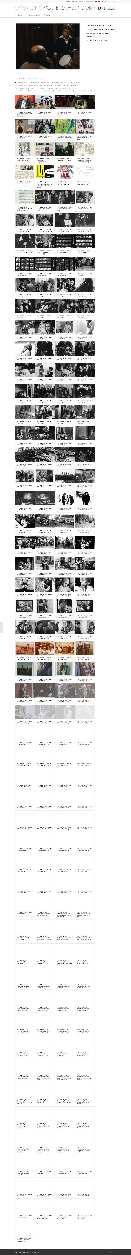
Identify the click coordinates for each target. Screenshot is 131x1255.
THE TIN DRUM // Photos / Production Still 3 (64, 891)
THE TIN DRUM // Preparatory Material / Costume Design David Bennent (84, 1077)
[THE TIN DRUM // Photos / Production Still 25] (25, 775)
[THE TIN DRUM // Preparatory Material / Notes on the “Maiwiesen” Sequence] (65, 951)
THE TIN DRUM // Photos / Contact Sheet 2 (44, 274)
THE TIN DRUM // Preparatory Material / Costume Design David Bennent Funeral (64, 1077)
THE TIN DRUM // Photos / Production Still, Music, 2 (24, 509)
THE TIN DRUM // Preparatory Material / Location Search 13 (23, 1008)
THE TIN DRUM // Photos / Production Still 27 (64, 764)
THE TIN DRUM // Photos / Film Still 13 (64, 422)
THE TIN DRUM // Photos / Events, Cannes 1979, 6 (84, 207)
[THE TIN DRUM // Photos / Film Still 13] (65, 412)
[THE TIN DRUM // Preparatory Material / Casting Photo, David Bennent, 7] (25, 1114)
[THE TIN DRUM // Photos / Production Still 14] (85, 818)
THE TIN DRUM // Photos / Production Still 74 (84, 508)
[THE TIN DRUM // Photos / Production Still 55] (65, 606)
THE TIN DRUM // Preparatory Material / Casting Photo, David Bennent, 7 (23, 1126)
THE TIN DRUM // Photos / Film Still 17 (64, 401)
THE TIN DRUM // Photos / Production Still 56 (44, 616)
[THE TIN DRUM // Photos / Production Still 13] (25, 839)
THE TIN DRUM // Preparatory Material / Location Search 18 (83, 962)
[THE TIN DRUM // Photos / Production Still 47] (65, 648)
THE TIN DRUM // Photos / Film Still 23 (24, 380)
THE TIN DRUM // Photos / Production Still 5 (24, 891)
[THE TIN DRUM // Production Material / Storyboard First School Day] (45, 926)
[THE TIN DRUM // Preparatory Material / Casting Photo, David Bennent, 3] (25, 1138)
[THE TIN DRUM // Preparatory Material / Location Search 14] (85, 975)
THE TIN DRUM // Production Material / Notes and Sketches (63, 938)
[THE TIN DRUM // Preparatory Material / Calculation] (45, 1089)
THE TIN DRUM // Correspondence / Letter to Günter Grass (24, 208)
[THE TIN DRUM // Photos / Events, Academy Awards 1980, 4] (85, 1206)
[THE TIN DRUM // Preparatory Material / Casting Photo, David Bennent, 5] (65, 1114)
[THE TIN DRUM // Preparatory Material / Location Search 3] (65, 1043)
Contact (68, 1)
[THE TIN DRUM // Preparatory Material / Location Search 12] (45, 997)
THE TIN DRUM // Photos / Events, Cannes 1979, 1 (24, 251)
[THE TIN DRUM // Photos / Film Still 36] (85, 285)
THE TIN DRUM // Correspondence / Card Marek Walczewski (84, 183)
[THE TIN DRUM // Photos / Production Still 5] (25, 881)
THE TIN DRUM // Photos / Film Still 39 (24, 295)
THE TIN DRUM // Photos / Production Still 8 (44, 870)
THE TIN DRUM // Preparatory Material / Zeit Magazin (23, 962)
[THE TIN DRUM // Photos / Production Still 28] (45, 754)
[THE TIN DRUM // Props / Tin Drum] (45, 1162)
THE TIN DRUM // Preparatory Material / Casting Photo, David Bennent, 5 (63, 1126)
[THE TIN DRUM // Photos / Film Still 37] (65, 285)
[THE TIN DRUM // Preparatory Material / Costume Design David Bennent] (85, 1065)
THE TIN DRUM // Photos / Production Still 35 (64, 722)
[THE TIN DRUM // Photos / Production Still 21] (25, 796)
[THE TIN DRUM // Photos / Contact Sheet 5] (65, 241)
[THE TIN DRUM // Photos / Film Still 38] (45, 285)
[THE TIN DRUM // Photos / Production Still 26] (85, 754)
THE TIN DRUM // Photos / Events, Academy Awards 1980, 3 (24, 1239)
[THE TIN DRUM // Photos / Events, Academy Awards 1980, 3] (25, 1228)
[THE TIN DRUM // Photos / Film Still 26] (45, 348)
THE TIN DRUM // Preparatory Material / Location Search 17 (23, 986)
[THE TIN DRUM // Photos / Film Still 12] (85, 412)
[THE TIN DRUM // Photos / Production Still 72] (45, 521)
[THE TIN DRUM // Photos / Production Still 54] (85, 606)
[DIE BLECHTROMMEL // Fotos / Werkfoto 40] (47, 46)
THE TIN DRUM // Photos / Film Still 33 (64, 316)
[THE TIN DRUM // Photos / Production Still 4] (45, 881)
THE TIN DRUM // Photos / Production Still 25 (24, 785)
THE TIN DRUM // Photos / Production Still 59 (64, 595)
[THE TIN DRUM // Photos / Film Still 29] (65, 327)
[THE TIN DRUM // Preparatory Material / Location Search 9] (25, 1020)
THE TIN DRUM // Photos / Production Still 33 (24, 743)
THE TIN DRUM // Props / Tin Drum (45, 1172)
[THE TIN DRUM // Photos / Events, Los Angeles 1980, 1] (65, 197)
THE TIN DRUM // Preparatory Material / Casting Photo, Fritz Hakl (64, 1101)
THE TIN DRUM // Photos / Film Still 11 (24, 443)
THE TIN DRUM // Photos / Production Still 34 (84, 722)
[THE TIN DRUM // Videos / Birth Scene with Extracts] (65, 102)
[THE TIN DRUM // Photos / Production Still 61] (25, 585)
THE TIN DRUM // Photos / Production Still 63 (64, 573)
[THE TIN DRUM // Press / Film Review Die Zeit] (25, 172)
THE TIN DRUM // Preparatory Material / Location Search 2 (83, 1054)
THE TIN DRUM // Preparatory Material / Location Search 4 (43, 1054)
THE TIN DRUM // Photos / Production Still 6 (84, 870)
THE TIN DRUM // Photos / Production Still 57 (24, 616)
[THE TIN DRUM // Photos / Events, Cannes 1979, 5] (25, 220)
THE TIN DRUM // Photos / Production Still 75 (64, 508)
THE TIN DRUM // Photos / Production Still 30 (84, 743)
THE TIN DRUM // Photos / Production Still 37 (24, 722)
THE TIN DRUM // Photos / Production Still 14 (84, 828)
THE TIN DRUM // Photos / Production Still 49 (24, 658)
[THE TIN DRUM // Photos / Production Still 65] (25, 563)
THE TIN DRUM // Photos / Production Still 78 (64, 1195)
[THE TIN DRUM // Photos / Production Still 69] (25, 542)
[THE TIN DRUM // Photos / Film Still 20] (85, 370)
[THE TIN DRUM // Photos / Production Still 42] (85, 669)
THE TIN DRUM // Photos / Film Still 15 (24, 422)
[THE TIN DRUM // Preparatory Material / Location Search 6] (85, 1020)
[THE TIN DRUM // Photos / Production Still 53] (25, 627)
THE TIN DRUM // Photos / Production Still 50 (84, 637)
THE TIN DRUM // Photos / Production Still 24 (44, 785)
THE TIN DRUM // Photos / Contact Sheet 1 (64, 274)
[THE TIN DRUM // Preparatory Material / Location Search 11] (65, 997)
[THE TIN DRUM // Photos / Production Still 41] (25, 690)
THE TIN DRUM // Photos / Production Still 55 (64, 616)
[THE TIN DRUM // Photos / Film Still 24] (85, 348)
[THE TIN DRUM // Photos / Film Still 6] (45, 454)
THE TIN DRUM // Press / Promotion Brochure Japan (84, 137)
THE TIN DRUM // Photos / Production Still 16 (44, 828)
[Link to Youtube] (108, 1)
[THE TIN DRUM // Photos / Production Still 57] (25, 606)
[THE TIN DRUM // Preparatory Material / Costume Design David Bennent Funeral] (65, 1065)
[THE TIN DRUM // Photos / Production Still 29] (25, 754)
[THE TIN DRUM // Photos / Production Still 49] (25, 648)
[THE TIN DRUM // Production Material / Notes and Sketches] (65, 926)
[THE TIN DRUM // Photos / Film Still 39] (25, 285)
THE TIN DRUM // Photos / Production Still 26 (84, 764)
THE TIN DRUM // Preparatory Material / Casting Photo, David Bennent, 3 (23, 1150)
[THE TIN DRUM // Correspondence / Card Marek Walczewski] (85, 172)
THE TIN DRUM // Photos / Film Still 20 (84, 380)
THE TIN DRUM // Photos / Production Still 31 (64, 743)
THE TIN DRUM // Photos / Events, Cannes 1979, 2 (84, 230)
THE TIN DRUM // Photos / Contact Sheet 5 (64, 251)
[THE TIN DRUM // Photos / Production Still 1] (25, 902)
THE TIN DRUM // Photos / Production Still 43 (64, 679)
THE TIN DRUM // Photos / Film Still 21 (64, 380)
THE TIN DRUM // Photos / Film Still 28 (84, 337)
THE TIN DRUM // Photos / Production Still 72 (44, 531)
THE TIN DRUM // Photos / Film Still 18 (44, 401)
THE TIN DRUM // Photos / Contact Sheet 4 (84, 251)
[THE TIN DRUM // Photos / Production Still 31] (65, 733)
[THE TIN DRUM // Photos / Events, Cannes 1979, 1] (25, 241)
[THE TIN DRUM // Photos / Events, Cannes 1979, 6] (85, 197)
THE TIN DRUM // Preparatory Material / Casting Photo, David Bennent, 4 (83, 1126)
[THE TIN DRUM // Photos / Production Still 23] (65, 775)
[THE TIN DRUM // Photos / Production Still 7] (65, 860)
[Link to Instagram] (111, 1)
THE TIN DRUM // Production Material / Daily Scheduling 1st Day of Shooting (64, 914)
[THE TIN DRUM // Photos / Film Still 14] (45, 412)
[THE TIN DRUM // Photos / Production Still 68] (45, 542)
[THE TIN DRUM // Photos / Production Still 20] (45, 796)
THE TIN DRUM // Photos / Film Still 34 (44, 316)
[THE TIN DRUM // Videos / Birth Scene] (85, 102)
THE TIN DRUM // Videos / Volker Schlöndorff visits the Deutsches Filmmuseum (25, 114)
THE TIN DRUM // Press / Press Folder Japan (24, 159)
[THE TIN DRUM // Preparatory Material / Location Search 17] (25, 975)
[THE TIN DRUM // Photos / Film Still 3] (25, 476)
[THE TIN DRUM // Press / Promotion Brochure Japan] (85, 126)
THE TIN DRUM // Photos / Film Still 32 (84, 316)
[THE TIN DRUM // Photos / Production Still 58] (85, 585)
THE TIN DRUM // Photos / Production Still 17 (24, 828)
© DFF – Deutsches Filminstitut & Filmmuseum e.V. (27, 1252)
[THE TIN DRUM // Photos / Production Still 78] (65, 1184)
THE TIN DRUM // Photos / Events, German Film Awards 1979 (44, 252)
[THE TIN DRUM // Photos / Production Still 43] (65, 669)
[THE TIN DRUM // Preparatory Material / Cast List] (25, 1162)
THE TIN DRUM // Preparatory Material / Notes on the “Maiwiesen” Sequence (64, 963)
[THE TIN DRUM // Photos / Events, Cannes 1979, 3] (65, 220)
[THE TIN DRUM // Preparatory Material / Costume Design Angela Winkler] (25, 1089)
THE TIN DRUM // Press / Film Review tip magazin (64, 159)
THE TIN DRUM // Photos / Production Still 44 (44, 679)
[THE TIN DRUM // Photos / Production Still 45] (25, 669)
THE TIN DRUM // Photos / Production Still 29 (24, 764)
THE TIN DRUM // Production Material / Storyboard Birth (23, 938)
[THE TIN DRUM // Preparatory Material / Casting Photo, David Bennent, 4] (85, 1114)
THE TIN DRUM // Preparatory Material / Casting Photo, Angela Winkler (83, 1150)
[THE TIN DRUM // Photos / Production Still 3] (65, 881)
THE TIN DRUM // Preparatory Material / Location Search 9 (23, 1031)
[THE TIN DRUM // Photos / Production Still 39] (65, 690)
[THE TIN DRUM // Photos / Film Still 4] (85, 454)
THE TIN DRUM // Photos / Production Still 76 (24, 1216)
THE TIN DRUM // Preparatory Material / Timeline (43, 962)
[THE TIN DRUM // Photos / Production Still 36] (45, 712)
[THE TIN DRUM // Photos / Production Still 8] (45, 860)
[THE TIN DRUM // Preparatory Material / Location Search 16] (45, 975)
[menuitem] (68, 1)
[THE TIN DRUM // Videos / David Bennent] (45, 126)
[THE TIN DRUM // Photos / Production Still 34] (85, 712)
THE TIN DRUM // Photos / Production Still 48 (44, 658)
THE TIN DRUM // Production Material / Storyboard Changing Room (83, 914)
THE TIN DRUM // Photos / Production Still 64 (44, 573)
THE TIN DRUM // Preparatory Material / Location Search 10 (83, 1008)
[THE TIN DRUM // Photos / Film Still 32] (85, 306)
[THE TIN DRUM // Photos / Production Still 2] (85, 881)
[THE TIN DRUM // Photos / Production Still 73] (25, 521)
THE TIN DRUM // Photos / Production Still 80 (24, 1195)
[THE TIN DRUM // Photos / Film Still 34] (45, 306)
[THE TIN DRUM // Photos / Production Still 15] (65, 818)
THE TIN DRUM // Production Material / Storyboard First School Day (44, 939)
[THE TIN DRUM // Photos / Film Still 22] (45, 370)
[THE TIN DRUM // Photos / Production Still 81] (85, 1162)
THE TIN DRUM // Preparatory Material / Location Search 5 (23, 1054)
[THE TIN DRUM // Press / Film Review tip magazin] (65, 149)
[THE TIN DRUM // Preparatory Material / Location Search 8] (45, 1020)
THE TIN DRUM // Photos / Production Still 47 (64, 658)
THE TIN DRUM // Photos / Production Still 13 (24, 849)
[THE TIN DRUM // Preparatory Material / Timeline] (45, 951)
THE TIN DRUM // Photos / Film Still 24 (84, 359)
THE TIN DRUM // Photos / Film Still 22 (44, 380)
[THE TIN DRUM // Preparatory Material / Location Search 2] (85, 1043)
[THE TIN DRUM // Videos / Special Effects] (45, 102)
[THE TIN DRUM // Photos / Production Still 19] (65, 796)
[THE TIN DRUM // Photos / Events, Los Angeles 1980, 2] (45, 197)
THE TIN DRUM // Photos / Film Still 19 (24, 401)
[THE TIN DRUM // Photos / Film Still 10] (45, 433)
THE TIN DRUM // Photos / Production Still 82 (64, 1172)
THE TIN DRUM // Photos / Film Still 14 (44, 422)
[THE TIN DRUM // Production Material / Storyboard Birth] (25, 926)
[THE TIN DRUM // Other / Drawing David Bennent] (65, 126)
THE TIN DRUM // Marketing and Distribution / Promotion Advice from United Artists (44, 184)
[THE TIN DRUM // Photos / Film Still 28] (85, 327)
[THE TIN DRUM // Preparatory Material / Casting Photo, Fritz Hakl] (65, 1089)
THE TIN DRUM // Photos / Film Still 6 (44, 465)
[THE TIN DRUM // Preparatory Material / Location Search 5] (25, 1043)
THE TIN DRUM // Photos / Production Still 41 (24, 701)
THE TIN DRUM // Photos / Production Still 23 (64, 785)
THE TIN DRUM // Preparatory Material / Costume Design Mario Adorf (44, 1077)
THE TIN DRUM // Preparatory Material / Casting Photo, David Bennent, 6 (43, 1126)
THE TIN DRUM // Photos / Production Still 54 (84, 616)
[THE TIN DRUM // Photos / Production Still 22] (85, 775)
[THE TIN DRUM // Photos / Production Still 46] (85, 648)
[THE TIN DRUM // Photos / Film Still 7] (25, 454)
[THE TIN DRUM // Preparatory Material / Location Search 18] (85, 951)
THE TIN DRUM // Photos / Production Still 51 (64, 637)
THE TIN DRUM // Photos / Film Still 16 (84, 401)
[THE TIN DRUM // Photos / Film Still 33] (65, 306)
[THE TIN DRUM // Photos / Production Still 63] (65, 563)
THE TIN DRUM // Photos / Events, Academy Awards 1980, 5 (64, 1217)
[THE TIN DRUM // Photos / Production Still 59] (65, 585)
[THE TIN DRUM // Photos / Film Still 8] (85, 433)
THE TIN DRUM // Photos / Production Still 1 (24, 912)
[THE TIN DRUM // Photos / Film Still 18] (45, 391)
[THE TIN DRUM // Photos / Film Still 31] (25, 327)
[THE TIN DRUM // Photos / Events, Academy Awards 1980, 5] (65, 1206)
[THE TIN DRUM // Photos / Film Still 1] (65, 476)
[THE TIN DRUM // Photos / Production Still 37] (25, 712)
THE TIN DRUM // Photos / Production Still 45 (24, 679)
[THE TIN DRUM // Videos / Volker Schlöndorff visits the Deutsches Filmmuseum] (25, 102)
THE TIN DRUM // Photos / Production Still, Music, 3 (84, 487)
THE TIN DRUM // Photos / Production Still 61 (24, 595)
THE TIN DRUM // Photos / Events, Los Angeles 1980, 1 (64, 208)
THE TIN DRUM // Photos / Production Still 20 (44, 806)
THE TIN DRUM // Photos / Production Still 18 (84, 806)
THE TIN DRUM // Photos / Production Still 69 (24, 552)
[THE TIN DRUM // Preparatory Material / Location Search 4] (45, 1043)
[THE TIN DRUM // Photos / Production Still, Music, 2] (25, 498)
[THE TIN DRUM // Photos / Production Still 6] (85, 860)
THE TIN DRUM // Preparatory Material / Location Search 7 (63, 1031)
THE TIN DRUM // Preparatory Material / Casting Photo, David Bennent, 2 (43, 1150)
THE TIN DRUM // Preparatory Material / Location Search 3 (63, 1054)
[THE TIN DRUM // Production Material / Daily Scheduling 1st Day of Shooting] (65, 902)
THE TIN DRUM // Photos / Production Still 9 (24, 870)
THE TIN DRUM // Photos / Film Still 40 (84, 274)
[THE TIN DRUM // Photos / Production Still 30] (85, 733)
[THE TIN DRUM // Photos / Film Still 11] (25, 433)
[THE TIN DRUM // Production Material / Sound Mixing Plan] (45, 902)
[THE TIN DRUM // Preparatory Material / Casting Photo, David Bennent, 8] (85, 1089)
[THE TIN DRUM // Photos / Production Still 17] (25, 818)
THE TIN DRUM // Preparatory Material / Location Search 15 (63, 986)
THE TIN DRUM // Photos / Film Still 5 (64, 465)
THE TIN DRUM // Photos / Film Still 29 (64, 337)
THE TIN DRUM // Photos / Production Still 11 (64, 849)
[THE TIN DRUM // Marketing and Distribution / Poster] (65, 172)
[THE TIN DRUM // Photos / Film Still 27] (25, 348)
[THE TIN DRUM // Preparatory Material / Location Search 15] (65, 975)
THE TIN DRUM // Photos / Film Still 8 (84, 443)
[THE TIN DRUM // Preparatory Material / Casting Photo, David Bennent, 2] (45, 1138)
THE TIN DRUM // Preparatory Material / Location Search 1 (23, 1076)
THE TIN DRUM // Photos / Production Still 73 (24, 531)
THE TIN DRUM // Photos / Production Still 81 (84, 1172)
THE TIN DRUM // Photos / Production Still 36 (44, 722)
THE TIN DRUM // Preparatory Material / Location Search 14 (83, 986)
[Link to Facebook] (102, 1)
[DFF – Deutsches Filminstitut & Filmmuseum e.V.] (65, 7)
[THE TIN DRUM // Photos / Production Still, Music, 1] (45, 498)
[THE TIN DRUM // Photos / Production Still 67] (65, 542)
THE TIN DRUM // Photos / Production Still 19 (64, 806)
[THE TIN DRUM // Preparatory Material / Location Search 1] (25, 1065)
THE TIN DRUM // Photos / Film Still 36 (84, 295)
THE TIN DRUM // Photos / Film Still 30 (44, 337)
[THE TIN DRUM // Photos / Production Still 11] (65, 839)
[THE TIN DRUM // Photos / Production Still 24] (45, 775)
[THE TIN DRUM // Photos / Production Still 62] (85, 563)
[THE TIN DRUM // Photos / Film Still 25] (65, 348)
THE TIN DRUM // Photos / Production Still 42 (84, 679)
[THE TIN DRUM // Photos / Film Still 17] (65, 391)
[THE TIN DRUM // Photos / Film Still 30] (45, 327)
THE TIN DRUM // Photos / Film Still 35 (24, 316)
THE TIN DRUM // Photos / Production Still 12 (44, 849)
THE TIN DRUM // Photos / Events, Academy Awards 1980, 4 (84, 1217)
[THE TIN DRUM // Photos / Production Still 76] (25, 1206)
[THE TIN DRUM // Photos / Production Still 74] (85, 498)
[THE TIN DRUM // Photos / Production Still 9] (25, 860)
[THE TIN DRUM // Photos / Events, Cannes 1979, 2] (85, 220)
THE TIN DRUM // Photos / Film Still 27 (24, 359)
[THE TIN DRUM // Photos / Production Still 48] (45, 648)
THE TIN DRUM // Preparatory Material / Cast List (23, 1173)
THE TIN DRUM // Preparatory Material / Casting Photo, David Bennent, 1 (63, 1150)
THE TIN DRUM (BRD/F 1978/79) (98, 25)
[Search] (111, 14)
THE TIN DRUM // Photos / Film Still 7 (24, 465)
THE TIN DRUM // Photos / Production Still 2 (84, 891)
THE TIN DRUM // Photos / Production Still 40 (44, 700)
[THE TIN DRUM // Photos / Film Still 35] (25, 306)
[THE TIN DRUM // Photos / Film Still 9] (65, 433)
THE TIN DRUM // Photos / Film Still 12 (84, 422)
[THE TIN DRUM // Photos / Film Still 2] (45, 476)
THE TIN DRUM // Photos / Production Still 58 (84, 595)
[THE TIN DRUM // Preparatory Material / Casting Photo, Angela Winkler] (85, 1138)
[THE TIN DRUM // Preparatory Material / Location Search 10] (85, 997)
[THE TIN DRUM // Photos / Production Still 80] (25, 1184)
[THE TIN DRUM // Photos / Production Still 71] (65, 521)
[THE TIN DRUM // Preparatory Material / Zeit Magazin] (25, 951)
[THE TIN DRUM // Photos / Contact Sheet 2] (45, 264)
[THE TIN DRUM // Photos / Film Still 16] (85, 391)
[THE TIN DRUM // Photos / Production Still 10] (85, 839)
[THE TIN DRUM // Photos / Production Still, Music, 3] (85, 476)
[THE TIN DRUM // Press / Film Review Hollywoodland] (45, 149)
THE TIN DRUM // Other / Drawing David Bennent (65, 136)
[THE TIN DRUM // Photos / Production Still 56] (45, 606)
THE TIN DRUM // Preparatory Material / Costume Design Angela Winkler (24, 1101)
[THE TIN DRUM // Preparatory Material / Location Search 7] (65, 1020)
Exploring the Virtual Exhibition (86, 1)
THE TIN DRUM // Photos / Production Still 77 (84, 1195)
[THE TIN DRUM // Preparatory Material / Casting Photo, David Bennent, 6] (45, 1114)
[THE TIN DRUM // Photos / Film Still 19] (25, 391)
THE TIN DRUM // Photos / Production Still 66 (84, 552)
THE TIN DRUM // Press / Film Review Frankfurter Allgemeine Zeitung (84, 160)
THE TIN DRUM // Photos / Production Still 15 (64, 828)
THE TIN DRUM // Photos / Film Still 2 (44, 486)
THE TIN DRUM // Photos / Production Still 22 (84, 785)
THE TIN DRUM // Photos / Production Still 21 (24, 806)
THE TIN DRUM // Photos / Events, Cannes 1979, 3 (64, 230)
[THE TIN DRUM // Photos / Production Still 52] (45, 627)
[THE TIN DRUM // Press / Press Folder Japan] (25, 149)
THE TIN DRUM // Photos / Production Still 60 (44, 595)
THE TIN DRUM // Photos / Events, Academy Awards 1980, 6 (44, 1217)
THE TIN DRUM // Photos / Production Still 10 (84, 849)
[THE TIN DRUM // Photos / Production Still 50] (85, 627)
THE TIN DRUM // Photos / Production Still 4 (44, 891)
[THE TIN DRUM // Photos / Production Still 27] (65, 754)
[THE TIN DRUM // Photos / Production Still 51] (65, 627)
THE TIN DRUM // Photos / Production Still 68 (44, 552)
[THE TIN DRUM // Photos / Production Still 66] (85, 542)
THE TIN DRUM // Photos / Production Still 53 (24, 637)
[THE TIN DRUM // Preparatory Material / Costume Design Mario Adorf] (45, 1065)
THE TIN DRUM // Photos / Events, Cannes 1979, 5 (24, 230)
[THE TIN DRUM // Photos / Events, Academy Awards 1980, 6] (45, 1206)
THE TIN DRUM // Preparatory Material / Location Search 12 (43, 1008)
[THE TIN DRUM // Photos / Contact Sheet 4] (85, 241)
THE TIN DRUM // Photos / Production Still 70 (84, 531)
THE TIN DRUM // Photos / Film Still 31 (24, 337)
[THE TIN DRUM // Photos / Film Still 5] (65, 454)
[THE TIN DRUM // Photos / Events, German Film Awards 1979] (45, 241)
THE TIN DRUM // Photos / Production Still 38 (84, 701)
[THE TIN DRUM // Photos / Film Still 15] (25, 412)
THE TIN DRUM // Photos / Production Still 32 (44, 743)
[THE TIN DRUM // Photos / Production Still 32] (45, 733)
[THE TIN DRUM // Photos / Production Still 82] (65, 1162)
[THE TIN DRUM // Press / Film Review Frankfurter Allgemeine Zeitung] (85, 149)
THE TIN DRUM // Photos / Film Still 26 (44, 359)
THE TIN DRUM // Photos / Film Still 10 (44, 443)
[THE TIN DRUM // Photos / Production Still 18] (85, 796)
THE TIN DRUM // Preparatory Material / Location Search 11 (63, 1008)
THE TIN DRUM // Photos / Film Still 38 (44, 295)
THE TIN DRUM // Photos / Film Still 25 (64, 359)
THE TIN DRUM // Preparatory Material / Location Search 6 (83, 1031)
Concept (74, 1)
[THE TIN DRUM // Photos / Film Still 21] (65, 370)
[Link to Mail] (114, 1)
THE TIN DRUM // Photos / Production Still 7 (64, 870)
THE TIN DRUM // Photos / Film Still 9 (64, 443)
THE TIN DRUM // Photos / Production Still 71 (64, 531)
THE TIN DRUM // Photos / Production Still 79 (44, 1195)
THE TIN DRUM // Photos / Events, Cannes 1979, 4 (44, 230)
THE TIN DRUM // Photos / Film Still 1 (64, 486)
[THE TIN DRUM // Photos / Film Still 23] (25, 370)
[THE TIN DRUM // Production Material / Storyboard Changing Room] (85, 902)
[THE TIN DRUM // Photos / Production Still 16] (45, 818)
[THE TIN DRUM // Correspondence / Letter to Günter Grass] (25, 197)
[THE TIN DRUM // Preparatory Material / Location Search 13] (25, 997)
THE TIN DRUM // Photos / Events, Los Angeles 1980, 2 (44, 208)
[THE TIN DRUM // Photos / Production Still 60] (45, 585)
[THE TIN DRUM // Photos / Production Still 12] (45, 839)
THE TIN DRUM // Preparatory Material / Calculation (43, 1101)
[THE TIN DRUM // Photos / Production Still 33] (25, 733)
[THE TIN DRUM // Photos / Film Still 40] (85, 264)
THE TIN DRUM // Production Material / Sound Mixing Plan (43, 913)
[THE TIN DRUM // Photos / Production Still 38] (85, 690)
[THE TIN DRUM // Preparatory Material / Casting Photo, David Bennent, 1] (65, 1138)
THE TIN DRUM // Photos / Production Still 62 (84, 573)
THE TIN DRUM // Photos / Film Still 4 (84, 465)
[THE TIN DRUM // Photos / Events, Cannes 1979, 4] (45, 220)
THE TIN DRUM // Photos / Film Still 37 (64, 295)
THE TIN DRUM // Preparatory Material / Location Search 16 (43, 986)
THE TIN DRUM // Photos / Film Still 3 (24, 486)
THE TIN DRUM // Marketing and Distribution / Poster (63, 183)
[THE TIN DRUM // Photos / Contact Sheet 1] (65, 264)
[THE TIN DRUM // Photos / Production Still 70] (85, 521)
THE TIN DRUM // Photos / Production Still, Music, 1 (44, 509)
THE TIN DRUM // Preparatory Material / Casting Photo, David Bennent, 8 (83, 1101)
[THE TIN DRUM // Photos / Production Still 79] (45, 1184)
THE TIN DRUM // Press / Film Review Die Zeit (24, 182)
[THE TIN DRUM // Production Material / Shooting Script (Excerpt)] (85, 926)
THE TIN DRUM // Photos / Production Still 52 (44, 637)
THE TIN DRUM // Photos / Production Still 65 (24, 573)
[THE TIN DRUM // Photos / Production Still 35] (65, 712)
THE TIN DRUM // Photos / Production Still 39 (64, 701)
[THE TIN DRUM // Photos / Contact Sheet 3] (25, 264)
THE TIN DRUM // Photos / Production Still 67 (64, 552)
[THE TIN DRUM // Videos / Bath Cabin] (25, 126)
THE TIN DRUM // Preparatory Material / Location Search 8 (43, 1031)
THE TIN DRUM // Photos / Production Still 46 (84, 658)
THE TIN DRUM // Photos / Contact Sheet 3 (24, 274)
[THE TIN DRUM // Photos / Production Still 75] (65, 498)
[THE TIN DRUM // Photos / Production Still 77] (85, 1184)
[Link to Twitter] (105, 1)
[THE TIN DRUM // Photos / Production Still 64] (45, 563)
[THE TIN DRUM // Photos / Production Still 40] (45, 690)
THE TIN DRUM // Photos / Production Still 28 (44, 764)
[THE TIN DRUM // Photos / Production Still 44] (45, 669)
